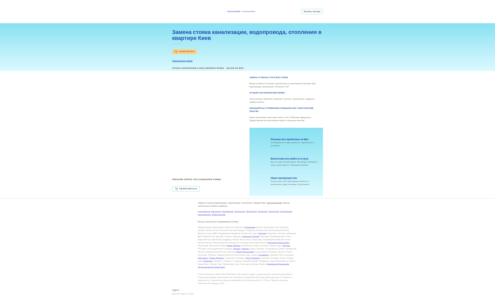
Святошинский (204, 214)
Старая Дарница (216, 258)
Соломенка (263, 255)
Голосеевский (204, 211)
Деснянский (239, 211)
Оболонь (286, 245)
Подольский (273, 211)
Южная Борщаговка (245, 252)
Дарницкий (216, 211)
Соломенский (286, 211)
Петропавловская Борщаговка (211, 267)
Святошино (203, 258)
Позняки (245, 249)
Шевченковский (218, 214)
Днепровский (227, 211)
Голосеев (262, 233)
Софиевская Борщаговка (278, 264)
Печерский (262, 211)
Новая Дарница (234, 245)
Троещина (207, 261)
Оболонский (251, 211)
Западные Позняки (250, 236)
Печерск (237, 249)
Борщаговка (250, 227)
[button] (233, 12)
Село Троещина (253, 258)
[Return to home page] (186, 11)
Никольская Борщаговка (278, 242)
